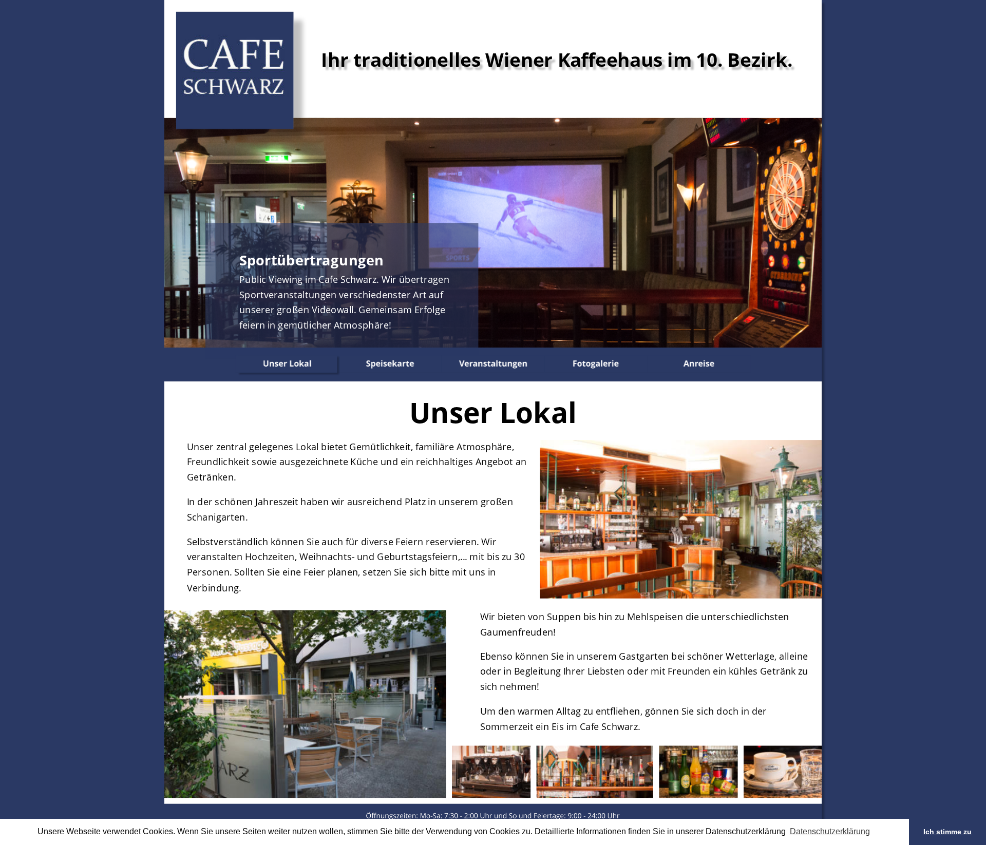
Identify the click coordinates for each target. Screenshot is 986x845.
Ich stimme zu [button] (947, 832)
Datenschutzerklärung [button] (830, 831)
